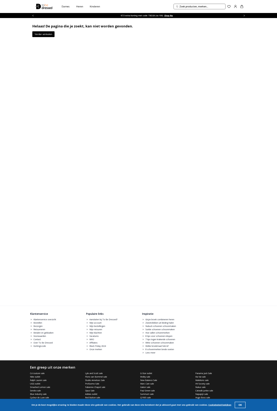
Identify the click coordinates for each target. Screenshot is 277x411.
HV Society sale (202, 383)
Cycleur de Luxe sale (39, 397)
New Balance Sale (148, 380)
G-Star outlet (146, 373)
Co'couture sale (37, 373)
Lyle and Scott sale (94, 373)
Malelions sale (202, 380)
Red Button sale (92, 397)
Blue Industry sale (38, 394)
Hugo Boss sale (202, 397)
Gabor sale (145, 387)
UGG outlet (35, 383)
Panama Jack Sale (203, 373)
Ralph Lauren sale (38, 380)
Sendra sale (35, 390)
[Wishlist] (229, 7)
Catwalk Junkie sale (204, 390)
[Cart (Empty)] (242, 6)
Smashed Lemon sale (40, 387)
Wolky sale (145, 376)
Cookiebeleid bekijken (219, 404)
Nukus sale (200, 387)
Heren (79, 6)
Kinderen (95, 6)
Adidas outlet (91, 394)
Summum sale (147, 394)
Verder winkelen (43, 34)
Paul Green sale (147, 390)
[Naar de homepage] (43, 6)
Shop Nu (162, 15)
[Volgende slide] (244, 15)
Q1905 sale (145, 397)
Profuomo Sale (92, 383)
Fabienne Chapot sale (95, 387)
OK (240, 405)
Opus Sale (89, 390)
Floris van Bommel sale (96, 376)
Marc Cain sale (147, 383)
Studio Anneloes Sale (95, 380)
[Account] (235, 6)
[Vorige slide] (33, 15)
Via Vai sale (200, 376)
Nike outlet (35, 376)
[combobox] (199, 6)
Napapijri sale (201, 394)
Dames (66, 6)
